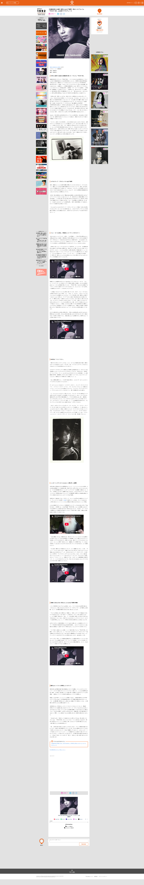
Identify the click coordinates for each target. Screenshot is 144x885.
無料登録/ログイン (130, 2)
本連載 (64, 500)
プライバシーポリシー (103, 876)
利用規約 (95, 876)
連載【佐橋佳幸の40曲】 (55, 67)
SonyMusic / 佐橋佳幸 (70, 827)
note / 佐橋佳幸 (69, 826)
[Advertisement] (41, 213)
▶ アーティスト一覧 (41, 32)
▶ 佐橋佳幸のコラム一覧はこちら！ (58, 749)
